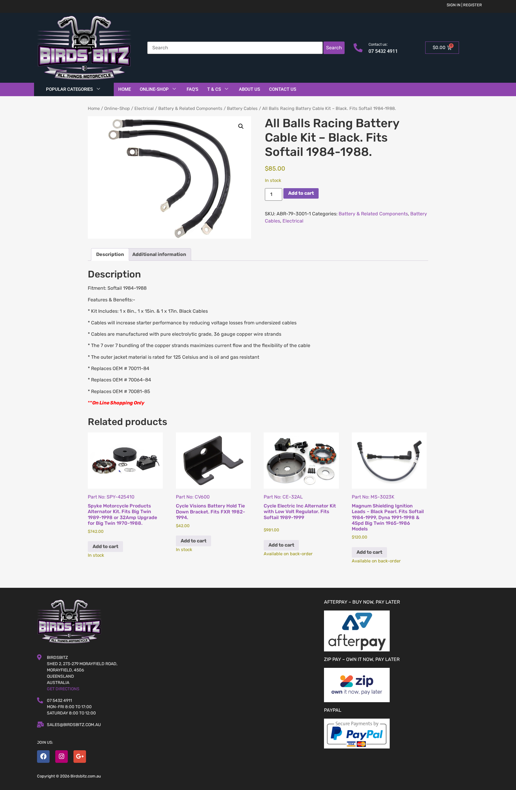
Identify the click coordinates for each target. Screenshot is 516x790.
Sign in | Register (464, 5)
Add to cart (301, 193)
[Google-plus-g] (79, 756)
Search (334, 47)
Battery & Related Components (190, 108)
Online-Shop (154, 89)
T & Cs (214, 89)
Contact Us (282, 89)
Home (124, 89)
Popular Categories (69, 89)
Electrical (144, 108)
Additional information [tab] (159, 254)
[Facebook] (43, 756)
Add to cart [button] (105, 546)
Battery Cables (242, 108)
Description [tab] (110, 254)
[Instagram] (61, 756)
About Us (249, 89)
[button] (241, 126)
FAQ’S (192, 89)
